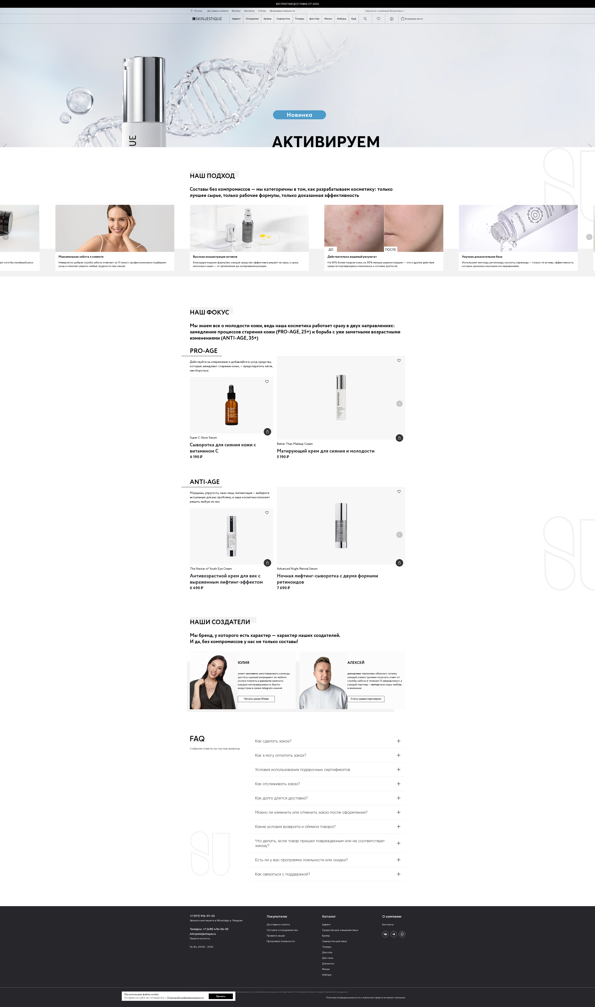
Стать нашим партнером (366, 699)
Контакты (249, 11)
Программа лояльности (282, 11)
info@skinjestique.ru (203, 934)
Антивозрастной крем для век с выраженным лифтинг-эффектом (226, 579)
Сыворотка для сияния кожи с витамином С (223, 448)
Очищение (252, 18)
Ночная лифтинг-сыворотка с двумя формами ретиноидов (327, 579)
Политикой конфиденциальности (185, 998)
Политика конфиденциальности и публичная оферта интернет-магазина (365, 997)
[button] (5, 237)
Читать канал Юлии (256, 699)
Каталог (236, 11)
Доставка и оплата (218, 11)
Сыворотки (283, 18)
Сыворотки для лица (334, 941)
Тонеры (299, 18)
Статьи (262, 11)
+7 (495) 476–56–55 (215, 929)
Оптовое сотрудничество (282, 930)
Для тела (327, 957)
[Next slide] (399, 404)
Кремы (267, 18)
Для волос (328, 963)
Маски (328, 18)
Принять (220, 996)
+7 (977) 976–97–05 (202, 916)
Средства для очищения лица (340, 930)
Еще (353, 18)
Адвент (236, 18)
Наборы (341, 18)
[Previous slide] (282, 404)
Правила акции (276, 935)
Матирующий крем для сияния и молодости (326, 451)
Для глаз (314, 18)
